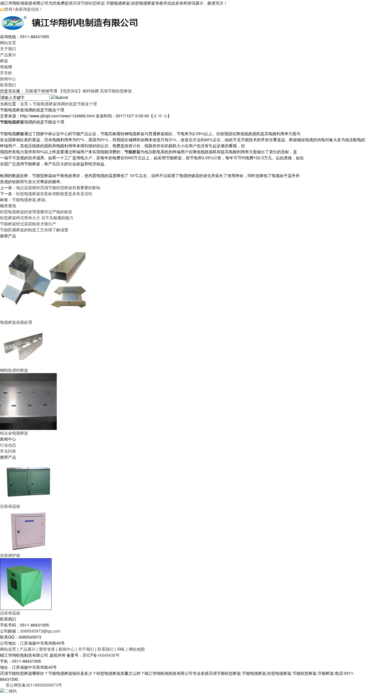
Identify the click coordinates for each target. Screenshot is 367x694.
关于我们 (8, 48)
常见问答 (8, 451)
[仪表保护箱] (28, 530)
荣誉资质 (47, 649)
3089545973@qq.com (40, 631)
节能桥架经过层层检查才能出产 (28, 223)
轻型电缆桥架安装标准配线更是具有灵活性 (54, 193)
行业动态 (8, 445)
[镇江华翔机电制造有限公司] (71, 22)
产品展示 (8, 54)
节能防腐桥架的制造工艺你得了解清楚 (34, 229)
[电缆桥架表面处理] (45, 278)
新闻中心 (8, 79)
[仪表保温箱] (28, 481)
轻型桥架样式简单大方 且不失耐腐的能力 (36, 217)
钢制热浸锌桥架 (14, 370)
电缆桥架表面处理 (16, 322)
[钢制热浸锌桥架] (22, 345)
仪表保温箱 (10, 506)
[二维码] (8, 690)
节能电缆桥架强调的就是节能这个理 (65, 103)
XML (121, 649)
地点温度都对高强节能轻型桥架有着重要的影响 (58, 187)
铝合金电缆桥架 (14, 433)
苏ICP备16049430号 (101, 655)
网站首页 (8, 42)
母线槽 (6, 66)
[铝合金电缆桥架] (28, 401)
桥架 (4, 60)
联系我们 (8, 85)
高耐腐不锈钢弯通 (41, 91)
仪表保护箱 (10, 555)
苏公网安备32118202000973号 (34, 685)
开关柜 (6, 72)
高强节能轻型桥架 (88, 3)
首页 (24, 103)
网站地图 (137, 649)
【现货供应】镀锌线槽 (78, 91)
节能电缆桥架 (24, 199)
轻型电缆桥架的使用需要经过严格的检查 (36, 211)
